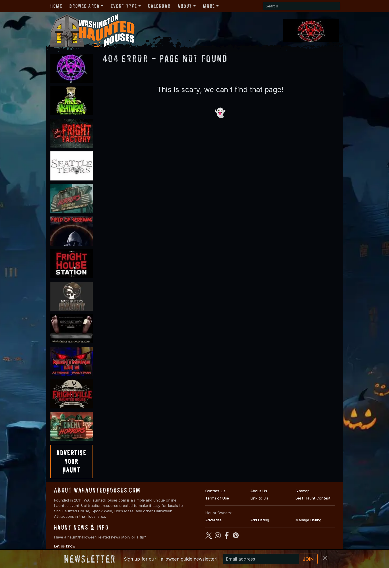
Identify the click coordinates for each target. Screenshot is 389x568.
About (185, 6)
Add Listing (259, 520)
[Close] (325, 558)
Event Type (124, 6)
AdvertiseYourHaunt (72, 461)
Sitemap (302, 491)
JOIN (308, 559)
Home (56, 6)
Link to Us (259, 498)
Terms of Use (217, 498)
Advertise (213, 520)
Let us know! (65, 546)
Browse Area (84, 6)
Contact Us (215, 491)
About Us (258, 491)
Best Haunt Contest (312, 498)
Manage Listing (308, 520)
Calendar (159, 6)
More (209, 6)
